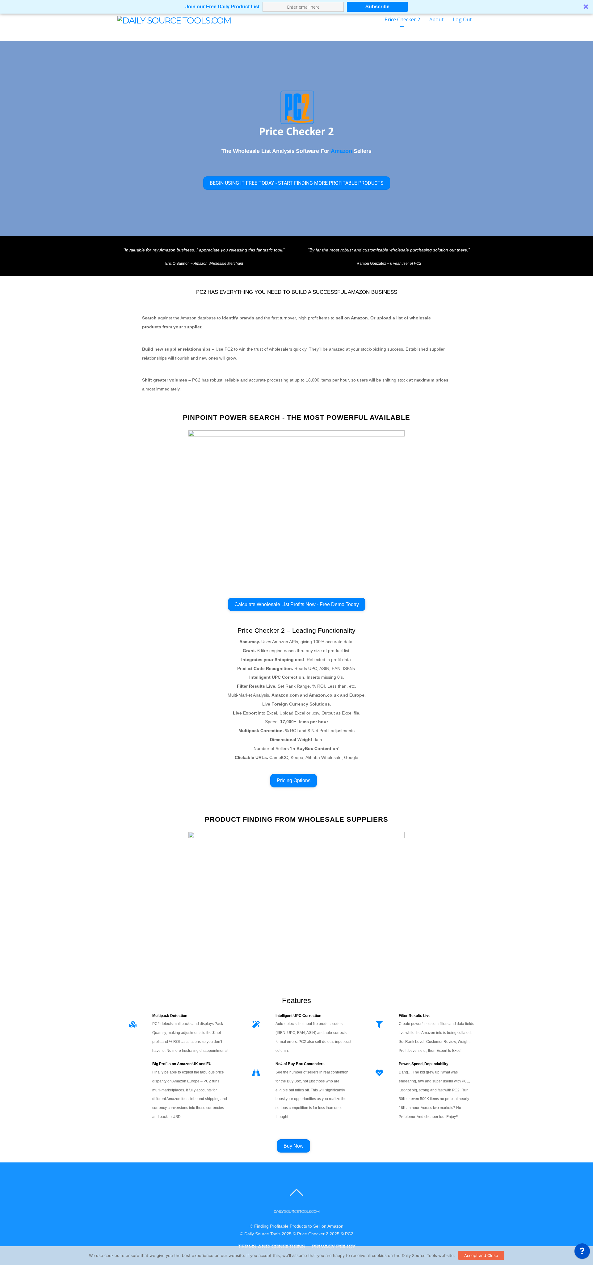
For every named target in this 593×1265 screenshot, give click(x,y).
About (436, 19)
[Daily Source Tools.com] (174, 19)
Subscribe (377, 6)
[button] (296, 7)
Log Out (462, 19)
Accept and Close (481, 1255)
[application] (582, 1252)
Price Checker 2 (402, 19)
